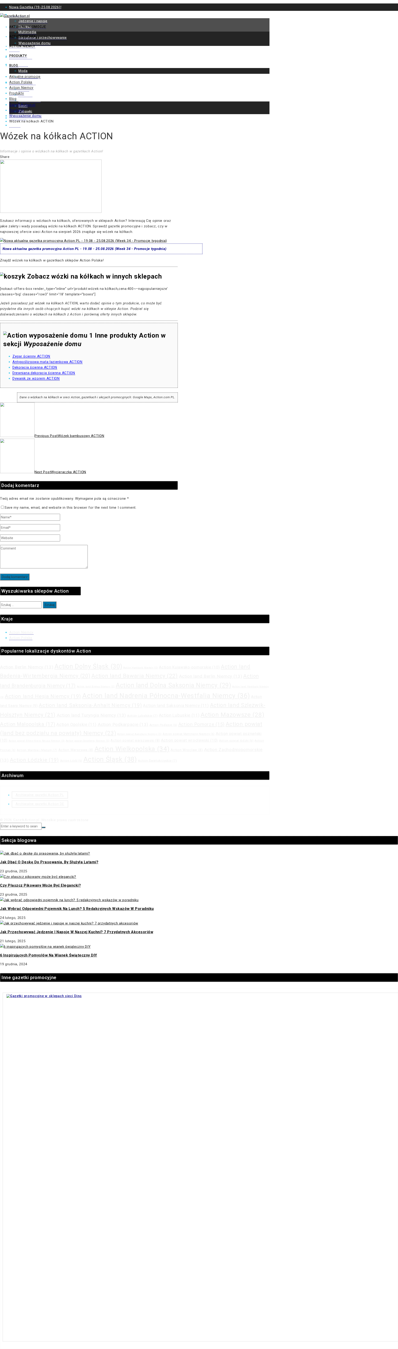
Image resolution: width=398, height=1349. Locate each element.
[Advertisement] (199, 66)
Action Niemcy (22, 46)
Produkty (18, 56)
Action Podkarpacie (123, 724)
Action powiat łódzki (236, 740)
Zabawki (25, 111)
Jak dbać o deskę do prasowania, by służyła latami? (49, 862)
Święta (14, 125)
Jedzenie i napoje (32, 21)
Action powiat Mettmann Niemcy (189, 734)
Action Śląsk (110, 759)
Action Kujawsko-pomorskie (189, 667)
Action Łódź (71, 760)
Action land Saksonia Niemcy (176, 705)
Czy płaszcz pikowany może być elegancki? (40, 885)
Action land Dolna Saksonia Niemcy (173, 685)
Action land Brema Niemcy (96, 686)
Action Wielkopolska (132, 749)
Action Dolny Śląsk (88, 666)
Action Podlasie (163, 725)
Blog (13, 65)
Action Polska (22, 36)
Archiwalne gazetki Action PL (40, 795)
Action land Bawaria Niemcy (134, 676)
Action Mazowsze (232, 714)
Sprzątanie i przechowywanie (42, 38)
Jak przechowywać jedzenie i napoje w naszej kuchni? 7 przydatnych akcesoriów (76, 932)
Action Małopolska (27, 724)
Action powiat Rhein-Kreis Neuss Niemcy (37, 740)
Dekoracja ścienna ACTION (34, 367)
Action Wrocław (187, 750)
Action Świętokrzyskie (157, 760)
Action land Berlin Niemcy (210, 676)
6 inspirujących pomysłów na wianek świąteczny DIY (48, 955)
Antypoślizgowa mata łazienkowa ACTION (47, 362)
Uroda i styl (18, 64)
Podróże (25, 95)
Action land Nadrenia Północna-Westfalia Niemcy (166, 696)
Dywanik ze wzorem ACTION (36, 378)
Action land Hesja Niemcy (43, 696)
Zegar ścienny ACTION (31, 356)
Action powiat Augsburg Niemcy (139, 734)
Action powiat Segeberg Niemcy (88, 740)
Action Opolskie (76, 724)
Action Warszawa (76, 750)
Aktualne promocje (27, 27)
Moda (23, 71)
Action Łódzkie (34, 760)
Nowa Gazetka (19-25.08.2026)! (35, 7)
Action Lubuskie (179, 715)
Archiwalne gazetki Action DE (40, 804)
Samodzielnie (29, 100)
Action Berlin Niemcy (26, 667)
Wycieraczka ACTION (60, 472)
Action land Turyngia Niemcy (91, 715)
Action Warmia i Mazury (37, 750)
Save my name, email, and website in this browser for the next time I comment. (71, 507)
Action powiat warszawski (135, 740)
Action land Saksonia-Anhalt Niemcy (90, 705)
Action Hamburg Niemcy (140, 667)
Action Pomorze (201, 724)
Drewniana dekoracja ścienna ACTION (43, 373)
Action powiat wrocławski (189, 740)
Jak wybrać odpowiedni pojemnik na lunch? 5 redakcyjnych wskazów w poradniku (77, 908)
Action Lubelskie (142, 715)
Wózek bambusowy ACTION (69, 436)
